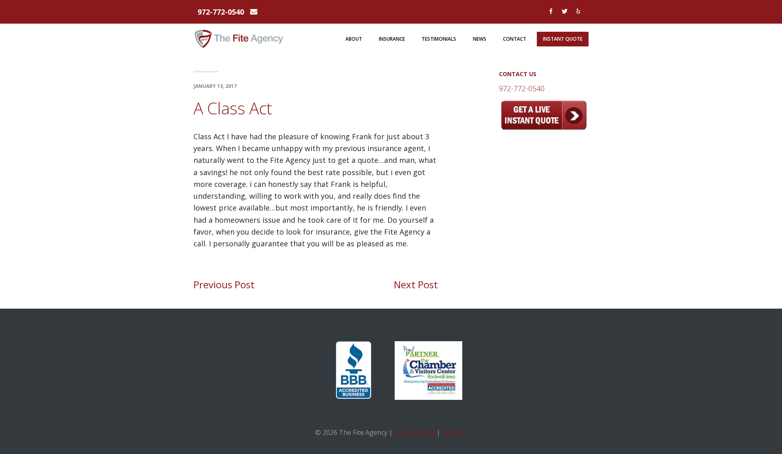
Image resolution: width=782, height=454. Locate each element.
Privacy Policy (414, 432)
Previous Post (224, 284)
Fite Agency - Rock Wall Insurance (239, 36)
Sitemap (454, 432)
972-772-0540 (221, 12)
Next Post (416, 284)
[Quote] (544, 127)
